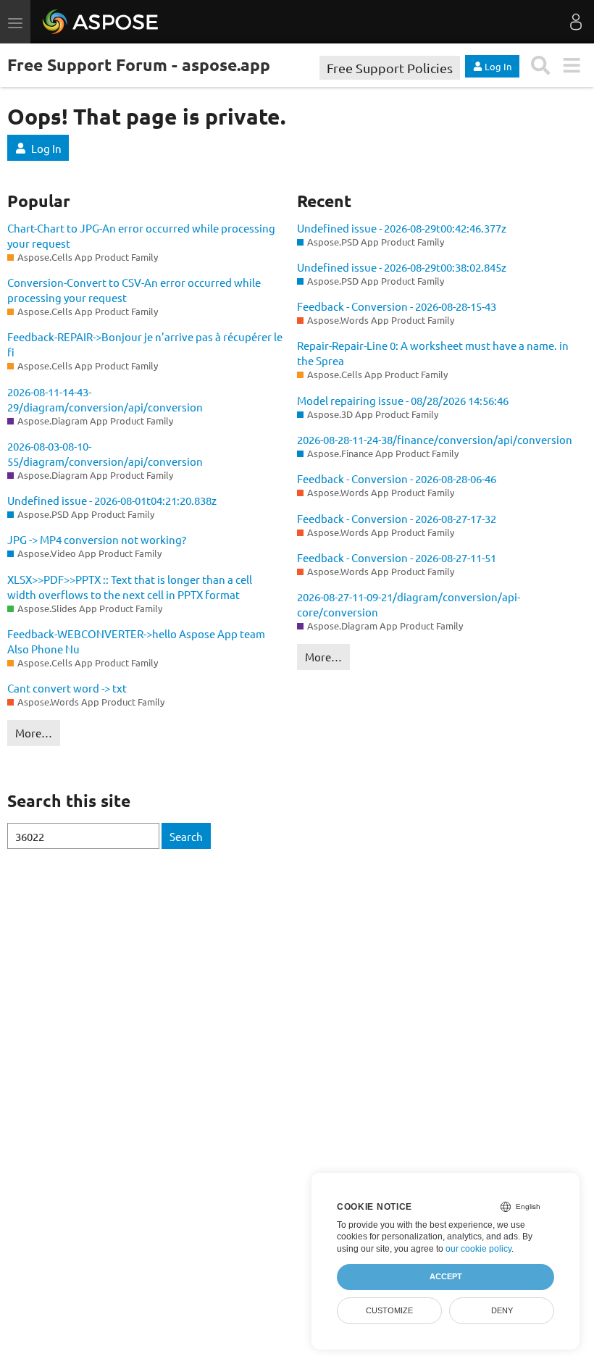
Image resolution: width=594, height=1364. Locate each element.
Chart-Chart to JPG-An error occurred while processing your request (141, 235)
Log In (46, 148)
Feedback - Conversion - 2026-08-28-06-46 (396, 478)
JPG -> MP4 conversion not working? (96, 539)
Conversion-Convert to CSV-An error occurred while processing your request (134, 289)
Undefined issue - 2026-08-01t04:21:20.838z (112, 500)
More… (33, 733)
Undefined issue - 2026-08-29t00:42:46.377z (401, 228)
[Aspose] (101, 22)
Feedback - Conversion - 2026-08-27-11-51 (396, 557)
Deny (502, 1310)
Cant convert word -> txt (67, 688)
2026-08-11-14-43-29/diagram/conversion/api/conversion (105, 399)
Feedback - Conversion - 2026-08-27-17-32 (396, 518)
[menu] (571, 65)
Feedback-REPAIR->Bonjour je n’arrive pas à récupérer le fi (145, 344)
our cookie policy (478, 1249)
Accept (446, 1276)
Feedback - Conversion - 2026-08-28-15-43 (396, 306)
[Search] (540, 65)
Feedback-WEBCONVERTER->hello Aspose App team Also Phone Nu (136, 641)
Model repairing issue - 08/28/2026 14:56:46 (403, 400)
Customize (389, 1310)
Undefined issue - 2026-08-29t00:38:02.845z (401, 267)
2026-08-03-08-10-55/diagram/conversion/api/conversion (105, 453)
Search (186, 836)
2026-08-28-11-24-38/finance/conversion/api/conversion (434, 439)
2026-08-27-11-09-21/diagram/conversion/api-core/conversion (408, 604)
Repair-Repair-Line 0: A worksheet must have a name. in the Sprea (433, 352)
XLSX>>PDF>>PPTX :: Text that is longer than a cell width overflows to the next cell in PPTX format (129, 586)
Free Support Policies (390, 67)
